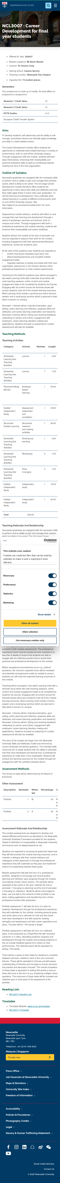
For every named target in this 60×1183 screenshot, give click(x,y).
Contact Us (49, 1168)
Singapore (23, 1051)
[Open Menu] (55, 5)
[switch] (52, 584)
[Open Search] (48, 5)
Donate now (14, 1057)
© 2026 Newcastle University (41, 1174)
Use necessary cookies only (30, 640)
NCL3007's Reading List (20, 994)
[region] (30, 432)
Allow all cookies (30, 623)
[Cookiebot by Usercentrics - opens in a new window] (44, 541)
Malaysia (11, 1051)
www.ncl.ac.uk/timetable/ (39, 1006)
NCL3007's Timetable (19, 1010)
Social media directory (44, 1163)
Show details (44, 614)
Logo (5, 5)
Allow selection (30, 632)
